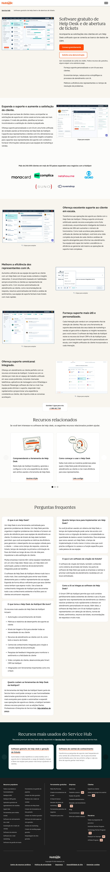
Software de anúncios (10, 832)
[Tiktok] (73, 851)
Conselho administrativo (76, 799)
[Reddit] (67, 851)
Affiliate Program (95, 840)
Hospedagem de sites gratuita (31, 837)
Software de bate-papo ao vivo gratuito (33, 820)
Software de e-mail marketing (9, 837)
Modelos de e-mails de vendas (32, 800)
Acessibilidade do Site (75, 865)
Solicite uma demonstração (73, 55)
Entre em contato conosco (77, 816)
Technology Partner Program (96, 831)
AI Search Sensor (55, 799)
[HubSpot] (7, 3)
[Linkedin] (61, 851)
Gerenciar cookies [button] (93, 865)
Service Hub (6, 10)
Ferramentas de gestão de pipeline (33, 790)
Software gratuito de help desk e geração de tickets (30, 750)
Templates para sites (56, 815)
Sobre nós (72, 789)
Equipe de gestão (74, 796)
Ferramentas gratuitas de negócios (58, 810)
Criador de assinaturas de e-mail (58, 794)
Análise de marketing (31, 826)
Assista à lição (32, 478)
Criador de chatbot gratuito (33, 815)
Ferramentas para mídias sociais (11, 814)
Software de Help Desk (32, 805)
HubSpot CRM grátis (9, 799)
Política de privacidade (43, 865)
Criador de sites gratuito (32, 795)
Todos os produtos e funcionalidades (9, 790)
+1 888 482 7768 (55, 408)
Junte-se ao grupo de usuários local (97, 794)
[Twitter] (55, 851)
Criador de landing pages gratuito (33, 830)
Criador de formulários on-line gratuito (33, 810)
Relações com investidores (77, 804)
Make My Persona (55, 789)
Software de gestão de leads (12, 842)
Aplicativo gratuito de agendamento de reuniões (11, 804)
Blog (70, 809)
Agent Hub (6, 809)
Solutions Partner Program (96, 826)
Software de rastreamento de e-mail (11, 820)
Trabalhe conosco (76, 792)
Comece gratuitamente (71, 47)
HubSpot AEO (7, 795)
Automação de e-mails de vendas (11, 827)
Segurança (59, 865)
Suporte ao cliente (93, 789)
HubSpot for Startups (96, 836)
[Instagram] (42, 851)
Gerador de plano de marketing (56, 804)
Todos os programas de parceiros (95, 821)
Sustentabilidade (76, 813)
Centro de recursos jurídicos (20, 865)
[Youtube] (48, 851)
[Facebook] (36, 851)
